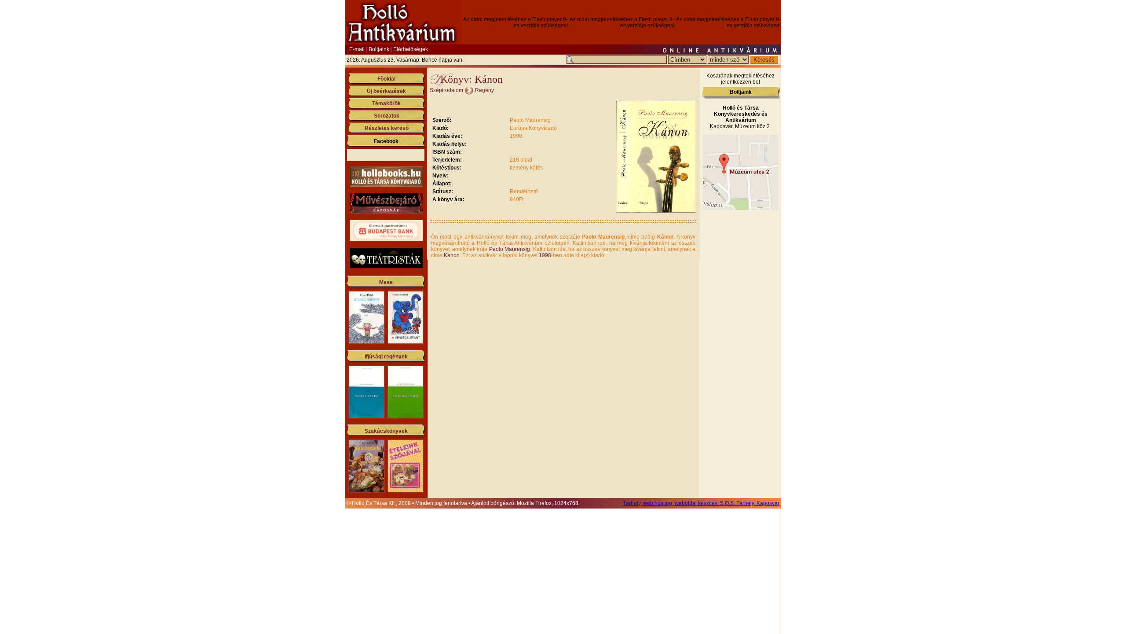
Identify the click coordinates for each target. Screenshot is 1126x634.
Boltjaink (379, 49)
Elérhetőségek (410, 49)
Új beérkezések (386, 91)
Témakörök (386, 103)
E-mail (357, 49)
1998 (545, 255)
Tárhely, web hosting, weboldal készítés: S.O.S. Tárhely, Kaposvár (701, 503)
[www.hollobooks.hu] (386, 185)
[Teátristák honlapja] (386, 266)
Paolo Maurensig (509, 249)
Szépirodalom (446, 90)
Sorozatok (386, 116)
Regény (484, 90)
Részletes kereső (387, 128)
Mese (386, 282)
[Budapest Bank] (386, 239)
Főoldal (386, 79)
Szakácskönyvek (386, 431)
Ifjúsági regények (386, 357)
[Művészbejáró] (386, 212)
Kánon (452, 255)
